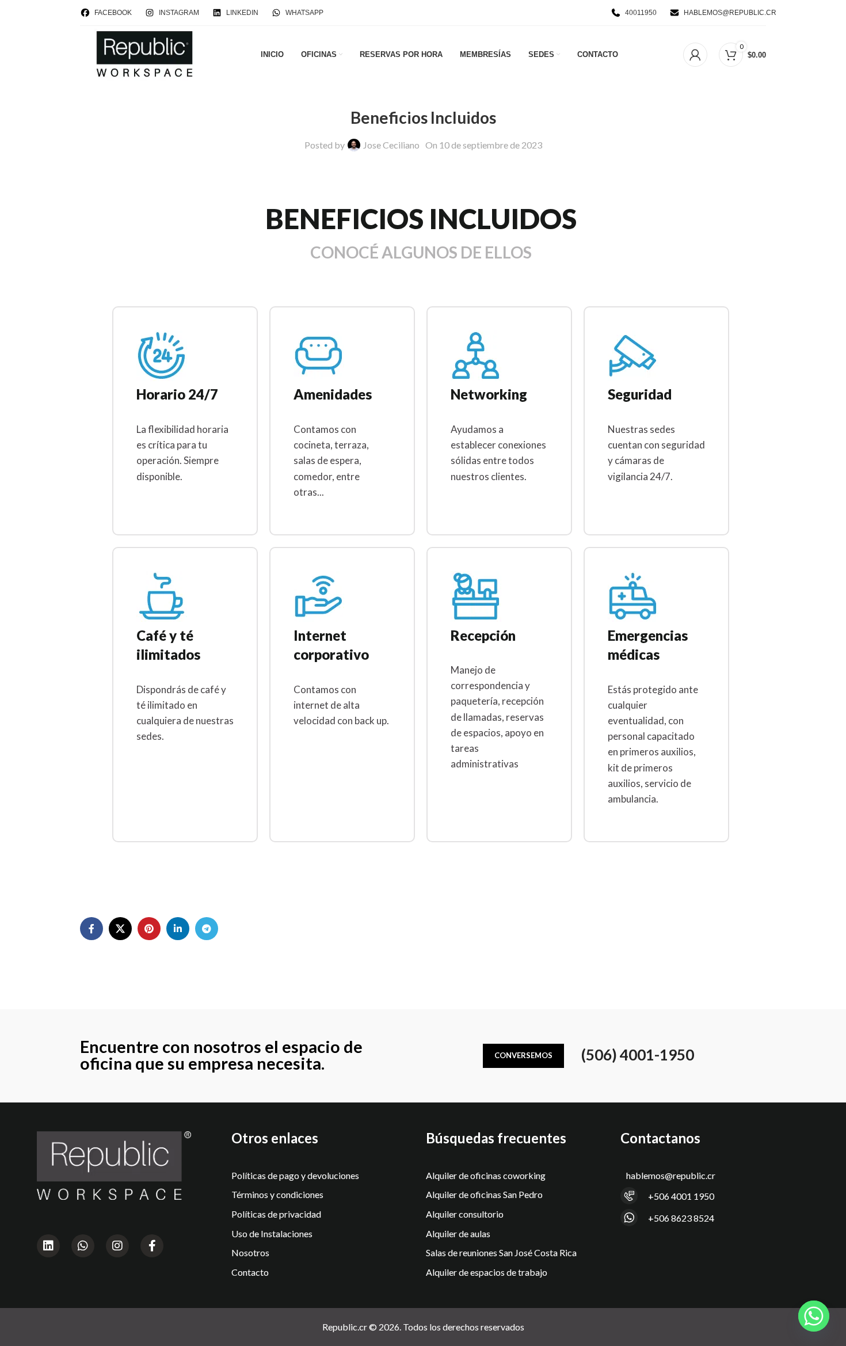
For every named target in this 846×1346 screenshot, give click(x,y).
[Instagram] (117, 1245)
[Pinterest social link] (149, 928)
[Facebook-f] (151, 1245)
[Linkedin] (48, 1245)
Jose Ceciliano (391, 144)
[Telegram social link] (206, 928)
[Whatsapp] (82, 1245)
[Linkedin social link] (177, 928)
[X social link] (120, 928)
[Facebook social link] (91, 928)
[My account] (695, 54)
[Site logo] (145, 53)
